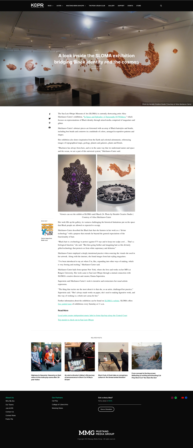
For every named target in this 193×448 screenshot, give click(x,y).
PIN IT (77, 184)
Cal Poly (55, 401)
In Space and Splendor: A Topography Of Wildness (105, 116)
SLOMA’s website (112, 300)
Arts (96, 50)
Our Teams (10, 405)
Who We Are (10, 401)
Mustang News (57, 408)
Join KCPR (9, 408)
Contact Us (10, 412)
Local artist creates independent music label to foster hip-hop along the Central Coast (92, 315)
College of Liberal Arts (60, 404)
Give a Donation (106, 409)
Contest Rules (11, 415)
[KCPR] (37, 5)
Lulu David (96, 66)
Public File (9, 419)
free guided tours (65, 303)
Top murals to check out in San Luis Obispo (76, 319)
